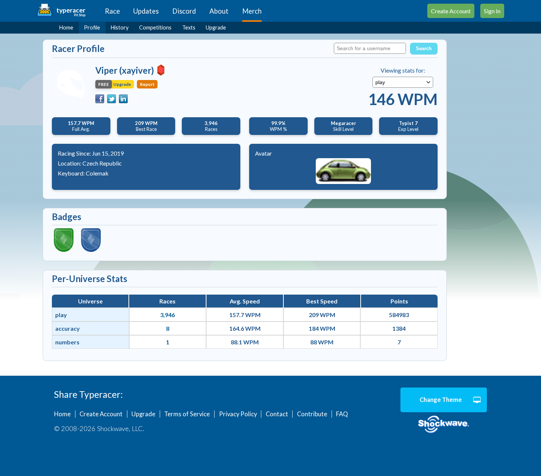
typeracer (70, 10)
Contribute (312, 414)
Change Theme (441, 399)
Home (66, 27)
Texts (188, 27)
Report (147, 84)
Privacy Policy (238, 414)
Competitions (155, 27)
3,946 (167, 314)
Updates (146, 11)
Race (112, 11)
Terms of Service (187, 414)
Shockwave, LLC (443, 425)
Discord (184, 11)
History (119, 27)
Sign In (492, 10)
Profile (92, 27)
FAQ (342, 414)
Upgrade (216, 27)
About (219, 11)
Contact (277, 414)
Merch (252, 11)
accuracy (67, 328)
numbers (67, 341)
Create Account (451, 10)
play (61, 314)
